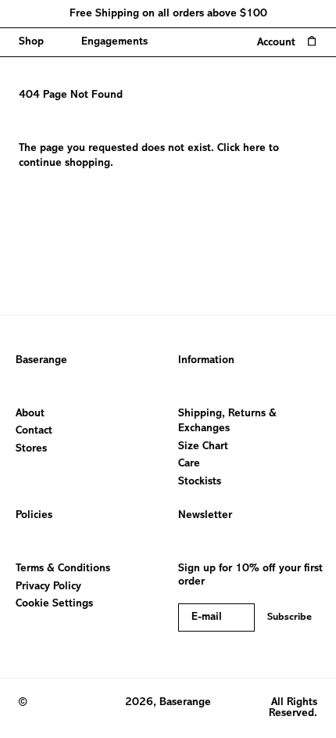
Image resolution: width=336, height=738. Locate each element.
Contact (34, 431)
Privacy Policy (48, 586)
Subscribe (289, 617)
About (30, 414)
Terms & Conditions (63, 568)
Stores (31, 449)
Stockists (199, 482)
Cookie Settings (54, 604)
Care (189, 464)
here (254, 148)
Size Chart (203, 446)
